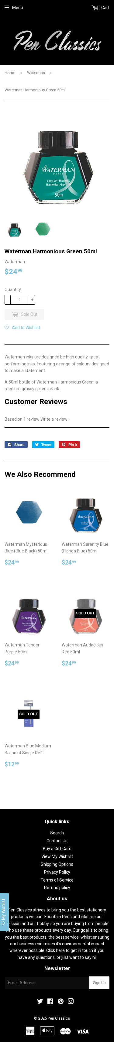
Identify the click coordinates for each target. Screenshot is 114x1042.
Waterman (36, 72)
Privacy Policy (57, 872)
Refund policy (57, 887)
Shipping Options (57, 864)
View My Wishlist (57, 856)
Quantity (13, 289)
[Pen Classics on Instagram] (71, 1002)
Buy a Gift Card (57, 848)
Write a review (53, 419)
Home (10, 72)
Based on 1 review (22, 419)
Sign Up (99, 983)
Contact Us (57, 840)
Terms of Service (57, 880)
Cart (104, 7)
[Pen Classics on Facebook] (50, 1002)
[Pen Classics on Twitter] (40, 1002)
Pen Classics (59, 1018)
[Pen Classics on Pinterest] (60, 1002)
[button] (22, 327)
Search (57, 832)
